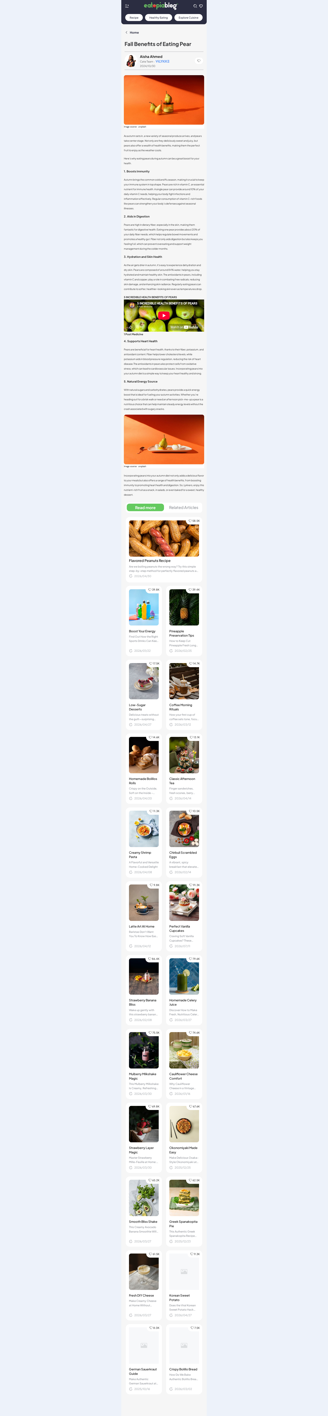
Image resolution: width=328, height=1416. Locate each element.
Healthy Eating (158, 17)
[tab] (145, 507)
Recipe (134, 17)
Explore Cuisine (188, 17)
